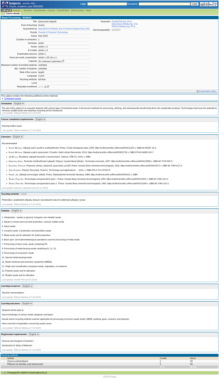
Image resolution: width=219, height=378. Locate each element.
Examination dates (207, 91)
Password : (132, 4)
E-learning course (12, 98)
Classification (63, 10)
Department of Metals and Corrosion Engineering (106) (63, 29)
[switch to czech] (211, 4)
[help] (215, 4)
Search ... (17, 10)
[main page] (202, 4)
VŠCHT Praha (109, 377)
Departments (40, 10)
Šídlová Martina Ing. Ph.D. (124, 26)
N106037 (116, 30)
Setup (88, 10)
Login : (83, 4)
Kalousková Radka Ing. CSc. (125, 24)
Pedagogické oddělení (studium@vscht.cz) (27, 372)
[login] (206, 4)
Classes (51, 10)
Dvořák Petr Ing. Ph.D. (122, 21)
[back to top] (2, 372)
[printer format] (10, 10)
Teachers (28, 10)
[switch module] (7, 10)
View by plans (77, 10)
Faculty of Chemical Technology (53, 32)
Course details (13, 13)
